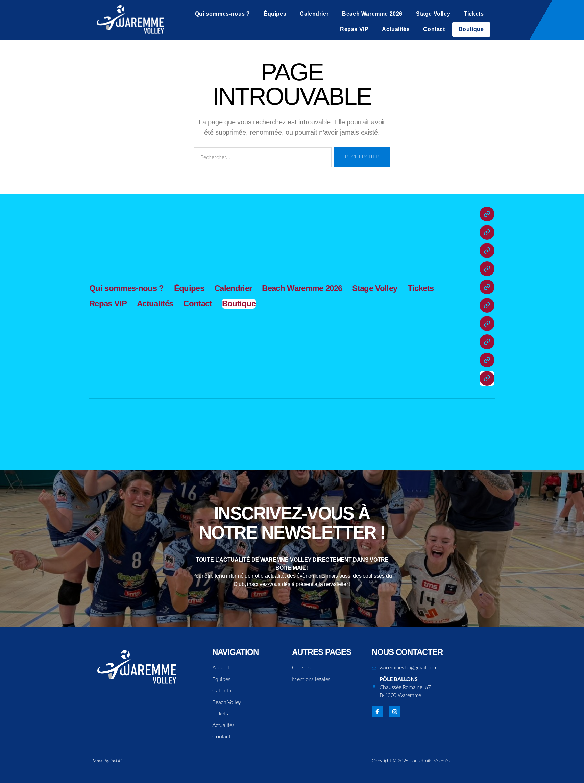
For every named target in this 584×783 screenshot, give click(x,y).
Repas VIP (354, 29)
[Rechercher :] (261, 158)
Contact (434, 29)
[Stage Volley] (487, 287)
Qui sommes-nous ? (222, 14)
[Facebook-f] (377, 711)
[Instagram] (394, 711)
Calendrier (314, 14)
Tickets (474, 14)
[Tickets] (487, 305)
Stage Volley (433, 14)
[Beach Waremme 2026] (487, 268)
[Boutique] (487, 378)
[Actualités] (487, 341)
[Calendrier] (487, 250)
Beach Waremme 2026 (372, 14)
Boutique (471, 29)
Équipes (275, 14)
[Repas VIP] (487, 323)
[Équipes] (487, 232)
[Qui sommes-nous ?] (487, 214)
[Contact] (487, 360)
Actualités (396, 29)
